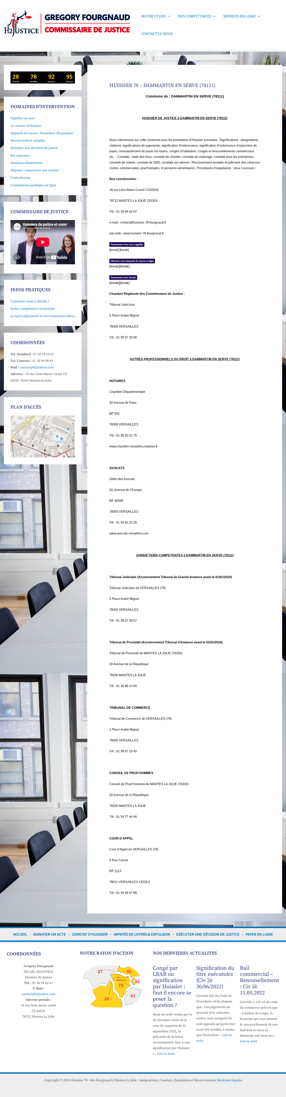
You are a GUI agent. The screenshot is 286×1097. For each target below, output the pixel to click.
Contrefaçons (20, 178)
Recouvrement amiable (28, 140)
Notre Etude (153, 16)
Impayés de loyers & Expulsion (142, 934)
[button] (168, 16)
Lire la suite (166, 1054)
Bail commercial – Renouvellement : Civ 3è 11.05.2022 (259, 980)
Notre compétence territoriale (33, 309)
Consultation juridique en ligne (33, 185)
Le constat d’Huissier (26, 126)
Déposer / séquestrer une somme (35, 170)
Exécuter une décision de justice (34, 148)
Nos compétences (194, 16)
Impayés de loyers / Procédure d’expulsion (42, 133)
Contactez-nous (157, 33)
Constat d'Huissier (90, 934)
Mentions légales (229, 1080)
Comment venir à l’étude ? (30, 301)
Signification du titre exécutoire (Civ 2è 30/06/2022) (215, 977)
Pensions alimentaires (27, 163)
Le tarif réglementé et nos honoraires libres (43, 316)
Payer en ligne (259, 934)
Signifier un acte (23, 118)
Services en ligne (239, 16)
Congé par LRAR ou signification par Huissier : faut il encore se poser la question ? (172, 987)
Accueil (20, 934)
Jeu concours (20, 155)
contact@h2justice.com (37, 367)
